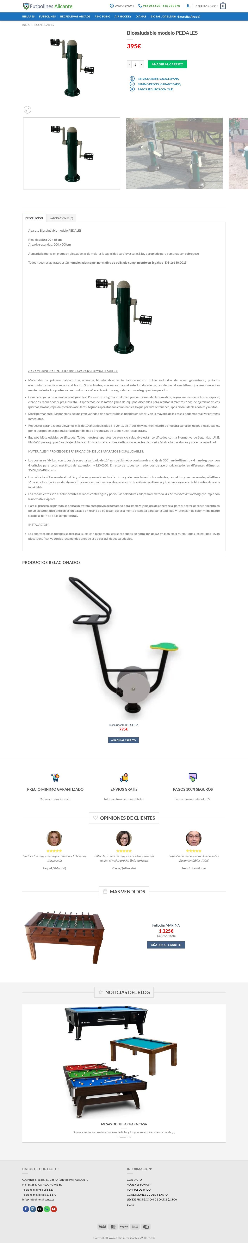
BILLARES (28, 16)
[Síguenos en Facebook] (26, 1209)
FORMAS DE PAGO (139, 1189)
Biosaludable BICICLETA (123, 724)
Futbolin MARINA (166, 925)
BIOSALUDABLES (162, 16)
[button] (188, 5)
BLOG (130, 1204)
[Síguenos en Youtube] (54, 1209)
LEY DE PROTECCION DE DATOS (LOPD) (152, 1199)
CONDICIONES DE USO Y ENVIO (147, 1194)
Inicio (26, 24)
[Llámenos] (47, 1209)
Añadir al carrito (167, 64)
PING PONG (102, 16)
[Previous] (24, 193)
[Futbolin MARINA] (66, 935)
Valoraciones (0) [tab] (61, 218)
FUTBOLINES (47, 16)
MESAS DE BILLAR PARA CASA (124, 1124)
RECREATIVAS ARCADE (75, 16)
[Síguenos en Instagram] (33, 1209)
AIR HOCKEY (123, 16)
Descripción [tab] (34, 218)
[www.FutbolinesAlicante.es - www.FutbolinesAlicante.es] (48, 6)
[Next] (36, 107)
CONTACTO (134, 1179)
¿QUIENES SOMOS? (139, 1184)
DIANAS (141, 16)
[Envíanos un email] (40, 1209)
